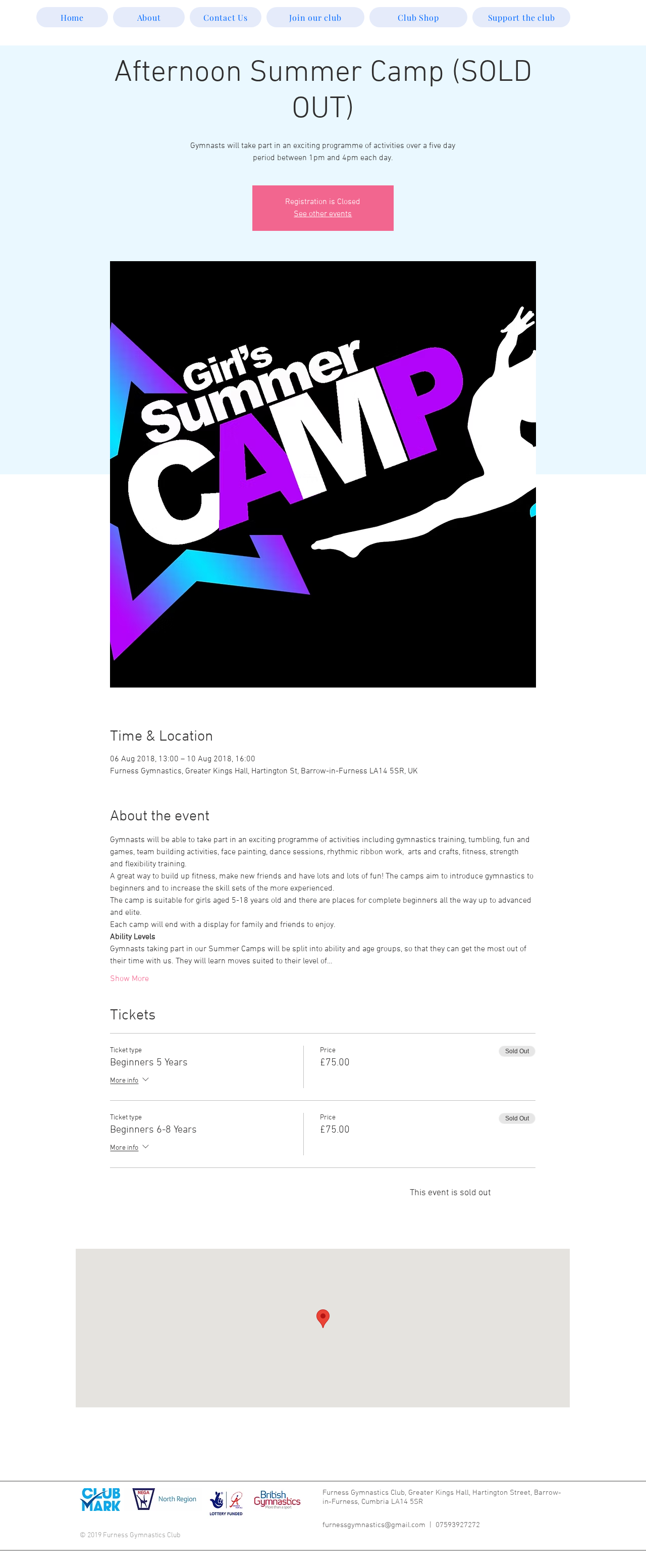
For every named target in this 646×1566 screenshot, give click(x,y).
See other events (323, 214)
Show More (129, 979)
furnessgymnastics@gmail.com (373, 1525)
